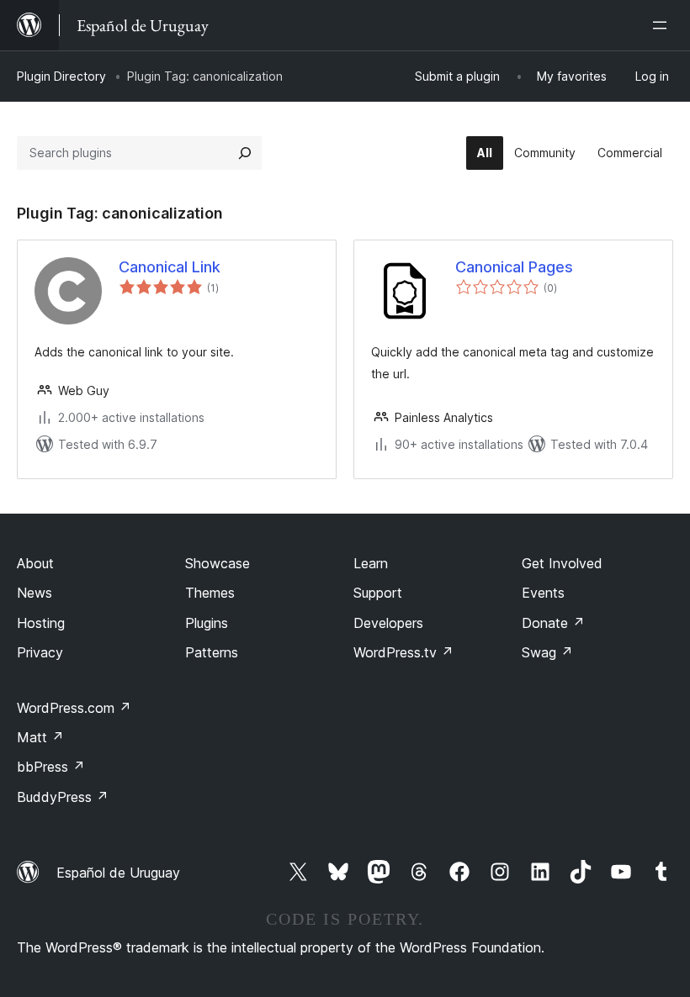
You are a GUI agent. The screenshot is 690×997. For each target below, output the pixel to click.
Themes (210, 592)
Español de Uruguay (118, 872)
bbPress (51, 766)
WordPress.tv (403, 652)
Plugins (206, 623)
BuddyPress (63, 797)
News (34, 592)
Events (543, 592)
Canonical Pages (514, 267)
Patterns (211, 652)
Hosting (41, 623)
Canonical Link (169, 267)
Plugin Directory (61, 76)
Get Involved (562, 563)
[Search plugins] (245, 153)
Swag (547, 652)
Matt (40, 737)
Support (377, 592)
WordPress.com (74, 707)
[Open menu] (663, 25)
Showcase (217, 563)
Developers (388, 623)
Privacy (40, 652)
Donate (553, 623)
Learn (370, 563)
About (35, 563)
